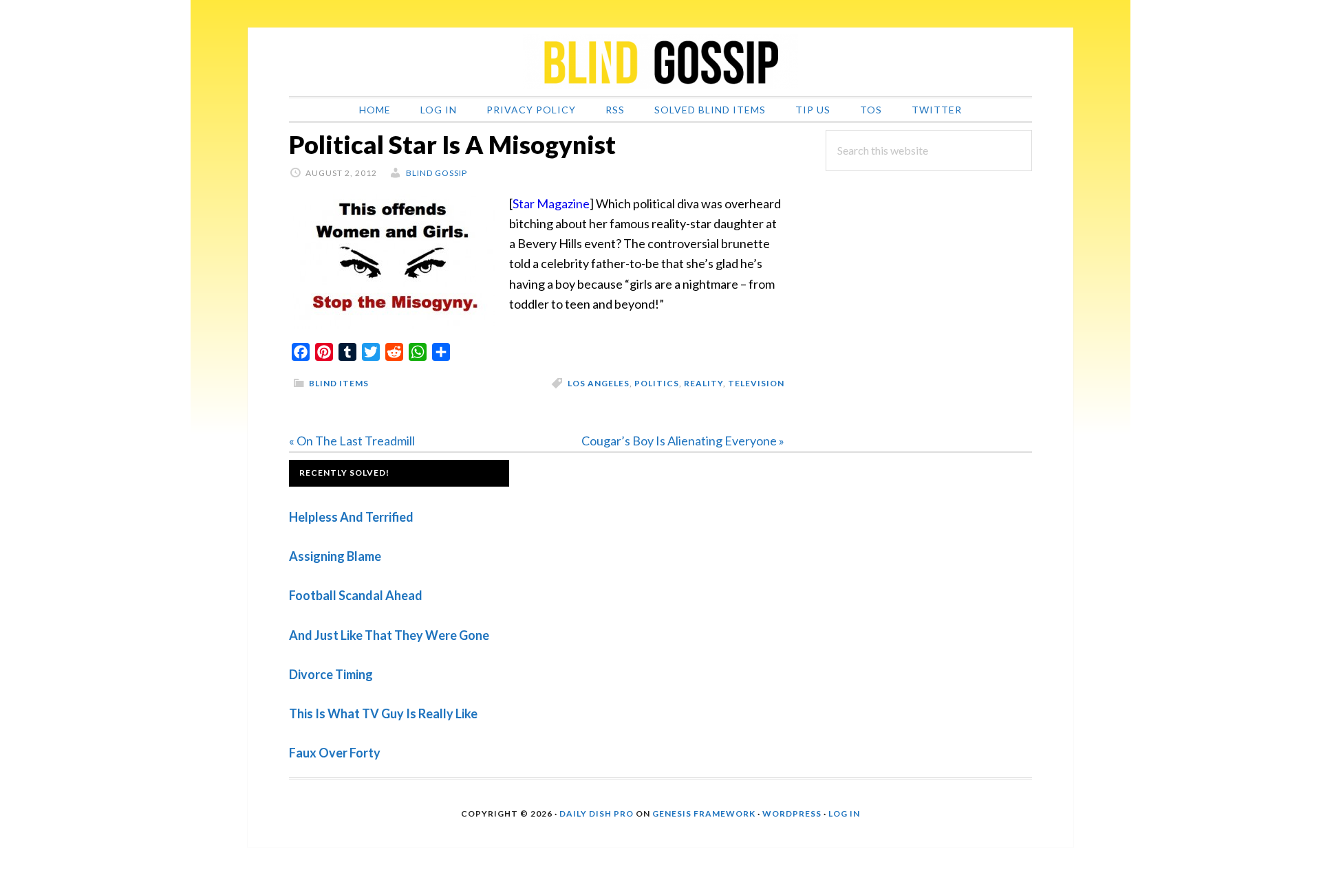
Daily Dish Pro (596, 813)
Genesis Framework (703, 813)
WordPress (791, 813)
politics (656, 383)
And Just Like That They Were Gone (389, 635)
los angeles (599, 383)
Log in (844, 813)
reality (703, 383)
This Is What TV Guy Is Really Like (383, 713)
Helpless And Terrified (351, 516)
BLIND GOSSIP (660, 61)
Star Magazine (551, 203)
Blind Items (339, 383)
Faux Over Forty (334, 752)
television (756, 383)
